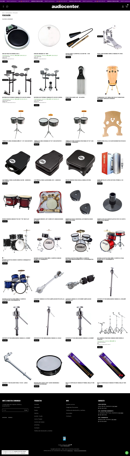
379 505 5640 (103, 421)
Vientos (36, 413)
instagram (4, 417)
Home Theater (38, 419)
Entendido (23, 453)
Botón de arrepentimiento (80, 450)
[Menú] (3, 7)
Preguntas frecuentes (72, 407)
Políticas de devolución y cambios (75, 410)
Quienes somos (70, 404)
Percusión (37, 407)
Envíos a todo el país (27, 1)
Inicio (3, 12)
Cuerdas (36, 404)
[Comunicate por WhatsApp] (126, 452)
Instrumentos (9, 12)
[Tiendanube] (65, 446)
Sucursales (69, 413)
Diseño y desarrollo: (64, 444)
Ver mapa (114, 406)
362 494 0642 (103, 408)
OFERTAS (36, 425)
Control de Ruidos (39, 422)
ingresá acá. (70, 450)
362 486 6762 (103, 414)
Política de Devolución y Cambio (43, 431)
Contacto (36, 428)
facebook (10, 417)
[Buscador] (7, 7)
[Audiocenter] (65, 8)
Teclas (36, 410)
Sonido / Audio (38, 416)
